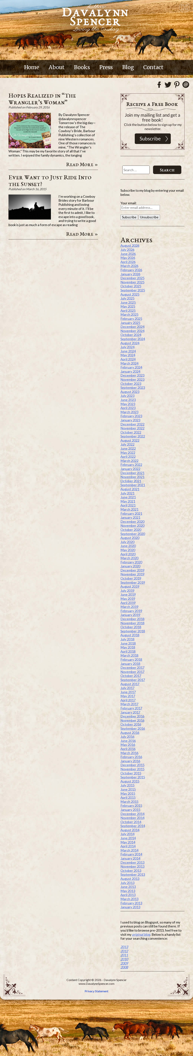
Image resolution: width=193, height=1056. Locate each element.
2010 (124, 959)
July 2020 (127, 542)
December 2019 (132, 570)
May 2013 (127, 891)
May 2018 (127, 647)
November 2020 (132, 525)
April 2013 (128, 895)
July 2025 (127, 298)
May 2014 (127, 842)
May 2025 (127, 306)
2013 (124, 947)
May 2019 (127, 599)
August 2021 (129, 489)
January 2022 (130, 469)
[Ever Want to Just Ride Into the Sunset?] (29, 218)
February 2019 (131, 611)
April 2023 (128, 408)
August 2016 (129, 732)
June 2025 (128, 302)
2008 (124, 967)
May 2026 (127, 258)
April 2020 (128, 554)
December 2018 (132, 619)
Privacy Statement (96, 991)
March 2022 (129, 461)
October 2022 (130, 432)
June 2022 (128, 448)
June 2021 (128, 497)
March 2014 (129, 850)
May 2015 (127, 793)
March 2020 (129, 558)
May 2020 (127, 550)
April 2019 (128, 603)
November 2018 (132, 623)
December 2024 (132, 327)
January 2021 (130, 517)
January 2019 (130, 615)
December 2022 (132, 424)
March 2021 (129, 509)
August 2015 (129, 781)
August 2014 (129, 830)
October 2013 (130, 870)
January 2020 (130, 566)
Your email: (128, 203)
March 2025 (129, 314)
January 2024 (130, 371)
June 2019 (128, 594)
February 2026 (131, 270)
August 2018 (129, 635)
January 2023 (130, 420)
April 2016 (128, 749)
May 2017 (127, 696)
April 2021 (128, 505)
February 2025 (131, 318)
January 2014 (130, 858)
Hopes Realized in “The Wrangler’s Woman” (42, 99)
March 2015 (129, 801)
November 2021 (132, 477)
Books (82, 67)
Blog (128, 67)
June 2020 (128, 546)
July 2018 (127, 639)
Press (106, 67)
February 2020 (131, 562)
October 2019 (130, 578)
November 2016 (132, 720)
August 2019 (129, 586)
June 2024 (128, 351)
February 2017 (131, 708)
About (56, 67)
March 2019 (129, 607)
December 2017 (132, 667)
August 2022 (129, 440)
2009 (124, 963)
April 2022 (128, 456)
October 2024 (130, 335)
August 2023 (129, 392)
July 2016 (127, 736)
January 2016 (130, 761)
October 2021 (130, 481)
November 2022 (132, 428)
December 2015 (132, 765)
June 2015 (128, 789)
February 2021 (131, 513)
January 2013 (130, 907)
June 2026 (128, 254)
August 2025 (129, 294)
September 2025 (132, 290)
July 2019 (127, 590)
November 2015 (132, 769)
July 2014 (127, 834)
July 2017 (127, 688)
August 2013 (129, 879)
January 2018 (130, 664)
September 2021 (132, 485)
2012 (124, 951)
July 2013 (127, 883)
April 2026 (128, 262)
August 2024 (129, 343)
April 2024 (128, 359)
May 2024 (127, 355)
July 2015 (127, 785)
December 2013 (132, 862)
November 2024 (132, 331)
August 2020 (129, 538)
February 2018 (131, 659)
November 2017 (132, 672)
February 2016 (131, 757)
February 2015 (131, 805)
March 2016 (129, 753)
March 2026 (129, 266)
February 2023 (131, 416)
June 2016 (128, 741)
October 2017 (130, 676)
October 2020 (130, 530)
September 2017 (132, 680)
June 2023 (128, 400)
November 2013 (132, 866)
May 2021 (127, 501)
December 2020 (132, 521)
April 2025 (128, 310)
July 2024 (127, 347)
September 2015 (132, 777)
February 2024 (131, 367)
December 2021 (132, 473)
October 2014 (130, 822)
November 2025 (132, 282)
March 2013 (129, 899)
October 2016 (130, 724)
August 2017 (129, 684)
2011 (124, 955)
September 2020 (132, 534)
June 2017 (128, 692)
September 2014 (132, 826)
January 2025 (130, 323)
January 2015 (130, 810)
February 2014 (131, 854)
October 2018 (130, 627)
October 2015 (130, 773)
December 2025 (132, 278)
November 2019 (132, 574)
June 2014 (128, 838)
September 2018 (132, 631)
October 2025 (130, 286)
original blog (141, 934)
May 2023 (127, 404)
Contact (153, 67)
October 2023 (130, 384)
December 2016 (132, 716)
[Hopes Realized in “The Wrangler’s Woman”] (29, 147)
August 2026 (129, 245)
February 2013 (131, 903)
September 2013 (132, 874)
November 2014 (132, 818)
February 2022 (131, 465)
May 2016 (127, 745)
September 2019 (132, 582)
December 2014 (132, 814)
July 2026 (127, 250)
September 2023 (132, 387)
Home (31, 67)
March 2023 (129, 412)
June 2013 (128, 887)
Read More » (82, 164)
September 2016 (132, 728)
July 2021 (127, 493)
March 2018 (129, 655)
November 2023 (132, 379)
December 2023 (132, 375)
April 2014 (128, 846)
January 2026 (130, 274)
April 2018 (128, 651)
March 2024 (129, 363)
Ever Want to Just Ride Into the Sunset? (49, 180)
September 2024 (132, 339)
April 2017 (128, 700)
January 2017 (130, 712)
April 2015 (128, 797)
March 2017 (129, 704)
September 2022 (132, 436)
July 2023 (127, 396)
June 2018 (128, 643)
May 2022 (127, 452)
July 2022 (127, 444)
